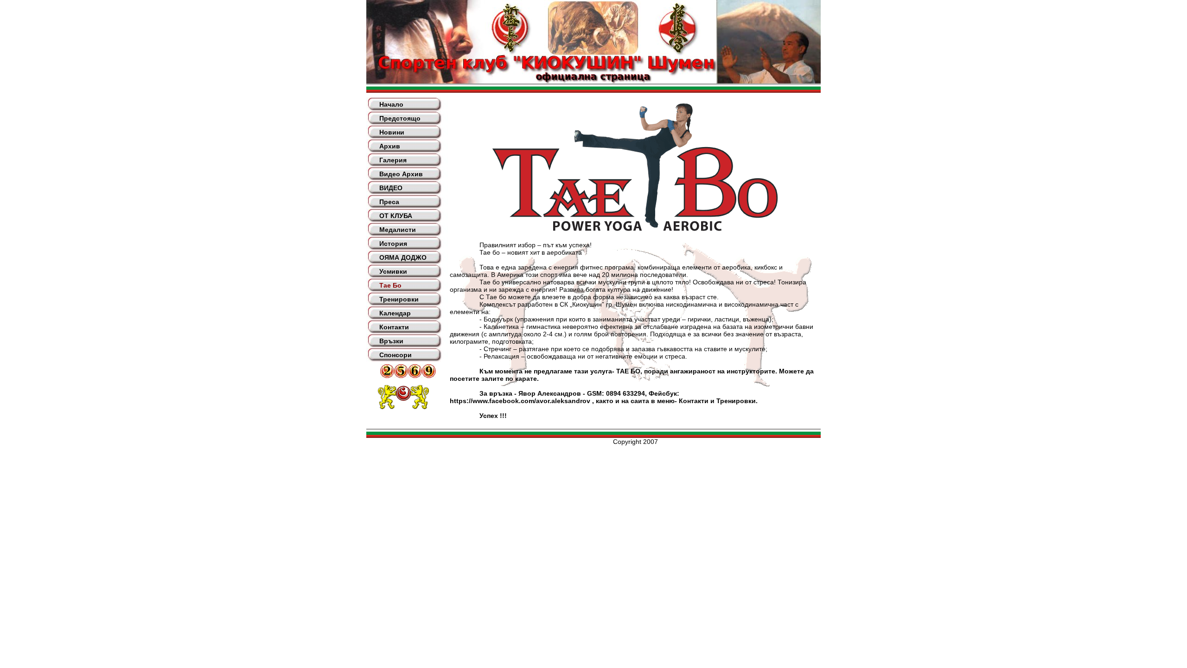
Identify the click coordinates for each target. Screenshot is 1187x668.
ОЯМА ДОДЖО (403, 257)
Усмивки (393, 271)
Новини (391, 132)
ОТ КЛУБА (395, 215)
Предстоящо (400, 118)
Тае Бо (390, 285)
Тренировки (399, 299)
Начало (391, 104)
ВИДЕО (390, 188)
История (393, 243)
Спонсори (395, 355)
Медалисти (397, 229)
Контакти (394, 327)
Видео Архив (401, 174)
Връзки (391, 341)
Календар (395, 313)
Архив (389, 146)
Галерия (393, 160)
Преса (389, 202)
